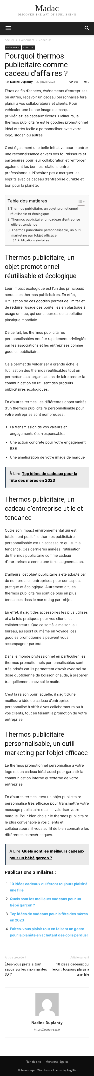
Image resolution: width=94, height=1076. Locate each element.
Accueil (9, 40)
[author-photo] (47, 1016)
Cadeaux (45, 40)
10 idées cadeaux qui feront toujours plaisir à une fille (70, 969)
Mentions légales (57, 1062)
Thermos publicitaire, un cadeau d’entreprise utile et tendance (45, 222)
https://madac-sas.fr (47, 1029)
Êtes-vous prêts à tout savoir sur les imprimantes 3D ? (26, 969)
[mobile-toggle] (8, 28)
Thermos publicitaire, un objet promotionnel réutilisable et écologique (44, 211)
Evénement (26, 40)
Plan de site (33, 1062)
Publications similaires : (34, 240)
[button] (87, 28)
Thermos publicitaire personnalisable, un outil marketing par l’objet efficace (46, 232)
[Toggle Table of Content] (78, 202)
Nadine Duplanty (21, 81)
